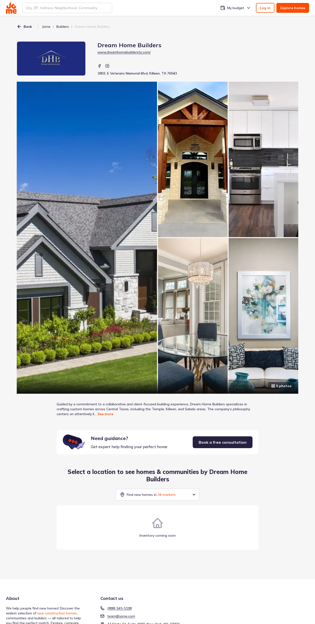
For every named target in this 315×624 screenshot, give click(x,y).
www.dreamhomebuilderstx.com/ (124, 52)
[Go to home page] (11, 8)
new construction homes (57, 613)
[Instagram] (107, 66)
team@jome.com (121, 616)
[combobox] (67, 8)
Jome (46, 26)
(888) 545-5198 (119, 608)
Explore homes (292, 8)
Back (28, 26)
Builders (62, 26)
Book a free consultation (223, 442)
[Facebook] (99, 66)
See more (105, 414)
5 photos (283, 386)
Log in (265, 8)
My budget (235, 8)
